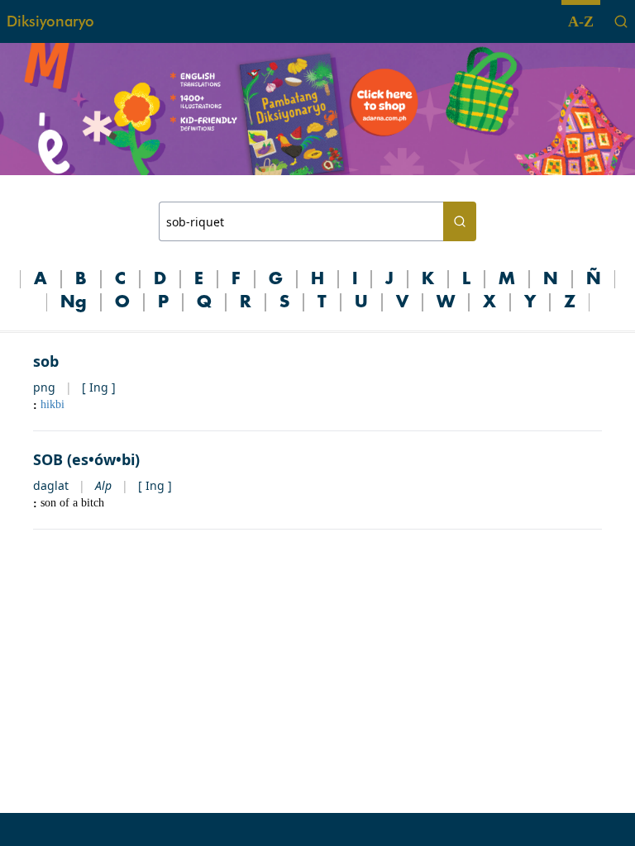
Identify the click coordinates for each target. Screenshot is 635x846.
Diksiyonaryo (50, 21)
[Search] (621, 21)
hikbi (52, 404)
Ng (73, 302)
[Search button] (459, 221)
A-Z (581, 21)
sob (46, 361)
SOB (48, 459)
